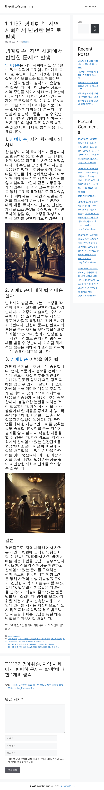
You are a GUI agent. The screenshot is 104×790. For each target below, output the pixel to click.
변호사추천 (35, 639)
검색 (80, 22)
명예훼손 (12, 65)
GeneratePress (68, 786)
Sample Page (90, 6)
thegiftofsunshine (19, 6)
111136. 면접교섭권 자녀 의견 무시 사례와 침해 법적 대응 (31, 644)
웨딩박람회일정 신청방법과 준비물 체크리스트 (88, 64)
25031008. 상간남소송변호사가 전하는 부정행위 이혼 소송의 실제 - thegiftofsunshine (88, 221)
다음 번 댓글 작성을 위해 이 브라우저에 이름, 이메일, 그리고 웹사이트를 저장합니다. (36, 760)
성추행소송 (45, 639)
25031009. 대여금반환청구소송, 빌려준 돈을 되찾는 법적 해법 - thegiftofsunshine (88, 188)
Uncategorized (14, 636)
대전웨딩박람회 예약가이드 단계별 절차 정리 (88, 75)
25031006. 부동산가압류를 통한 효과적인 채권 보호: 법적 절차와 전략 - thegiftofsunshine (88, 288)
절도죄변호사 (56, 639)
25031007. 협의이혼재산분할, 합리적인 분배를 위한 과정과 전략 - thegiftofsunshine (88, 255)
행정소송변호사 (40, 641)
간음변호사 (12, 639)
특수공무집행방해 (26, 641)
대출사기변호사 (24, 639)
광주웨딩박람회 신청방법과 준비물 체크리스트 (88, 85)
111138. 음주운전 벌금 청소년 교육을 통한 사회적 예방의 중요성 (33, 647)
